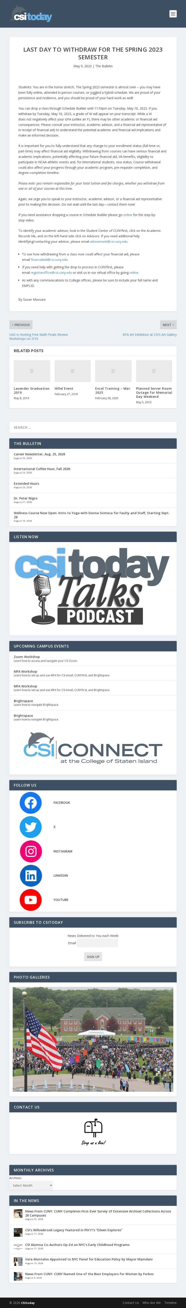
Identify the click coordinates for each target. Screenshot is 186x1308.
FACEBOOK (62, 802)
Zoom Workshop (27, 657)
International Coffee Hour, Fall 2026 (42, 469)
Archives (15, 1178)
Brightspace (23, 701)
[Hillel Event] (73, 371)
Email (72, 943)
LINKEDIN (61, 875)
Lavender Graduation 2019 (32, 390)
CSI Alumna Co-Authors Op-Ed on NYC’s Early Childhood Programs (77, 1245)
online (127, 215)
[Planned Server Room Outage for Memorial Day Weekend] (154, 371)
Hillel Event (64, 388)
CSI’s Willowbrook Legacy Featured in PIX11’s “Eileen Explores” (73, 1230)
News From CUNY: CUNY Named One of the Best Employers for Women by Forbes (89, 1274)
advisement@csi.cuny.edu (108, 241)
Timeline (170, 1303)
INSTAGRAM (63, 851)
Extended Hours (26, 483)
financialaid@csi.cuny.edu (49, 259)
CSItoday (28, 1303)
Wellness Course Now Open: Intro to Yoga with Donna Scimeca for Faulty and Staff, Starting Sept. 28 (91, 515)
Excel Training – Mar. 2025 (113, 390)
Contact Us (131, 1303)
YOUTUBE (61, 900)
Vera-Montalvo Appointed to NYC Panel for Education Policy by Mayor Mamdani (89, 1259)
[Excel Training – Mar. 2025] (113, 371)
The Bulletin (104, 66)
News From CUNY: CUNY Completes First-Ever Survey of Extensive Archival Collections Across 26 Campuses (98, 1213)
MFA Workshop (25, 671)
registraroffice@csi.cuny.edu (51, 272)
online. (134, 272)
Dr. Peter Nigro (25, 498)
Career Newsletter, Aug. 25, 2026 (39, 454)
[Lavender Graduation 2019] (32, 371)
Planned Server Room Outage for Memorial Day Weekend (154, 392)
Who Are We (151, 1303)
